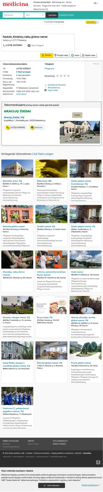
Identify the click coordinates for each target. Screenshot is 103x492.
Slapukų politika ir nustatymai (62, 453)
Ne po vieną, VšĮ (44, 317)
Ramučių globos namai (14, 226)
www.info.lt (7, 457)
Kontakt (29, 453)
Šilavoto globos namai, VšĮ (49, 363)
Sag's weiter (53, 90)
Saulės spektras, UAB (16, 453)
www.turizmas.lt (42, 457)
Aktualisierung (54, 88)
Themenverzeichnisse (11, 447)
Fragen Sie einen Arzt (51, 6)
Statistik (78, 453)
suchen (52, 15)
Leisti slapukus (53, 485)
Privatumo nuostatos (42, 453)
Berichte (37, 6)
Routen (36, 444)
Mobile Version (59, 444)
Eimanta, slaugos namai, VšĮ (16, 317)
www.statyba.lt (18, 457)
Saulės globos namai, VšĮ (83, 226)
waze (77, 55)
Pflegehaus (49, 68)
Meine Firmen (41, 9)
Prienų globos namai (81, 363)
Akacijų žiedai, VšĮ (14, 117)
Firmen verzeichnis (42, 2)
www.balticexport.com (58, 457)
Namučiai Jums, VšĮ (12, 181)
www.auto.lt (30, 457)
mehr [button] (77, 115)
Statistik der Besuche (57, 85)
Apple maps (90, 55)
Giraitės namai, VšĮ (46, 226)
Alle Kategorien (58, 2)
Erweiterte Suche (66, 15)
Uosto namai (77, 272)
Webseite (38, 127)
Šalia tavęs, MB (44, 181)
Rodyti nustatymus (90, 485)
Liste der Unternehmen (55, 22)
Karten (69, 2)
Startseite (6, 444)
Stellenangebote (69, 6)
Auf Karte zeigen (43, 154)
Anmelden (87, 453)
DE (95, 3)
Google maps (62, 55)
